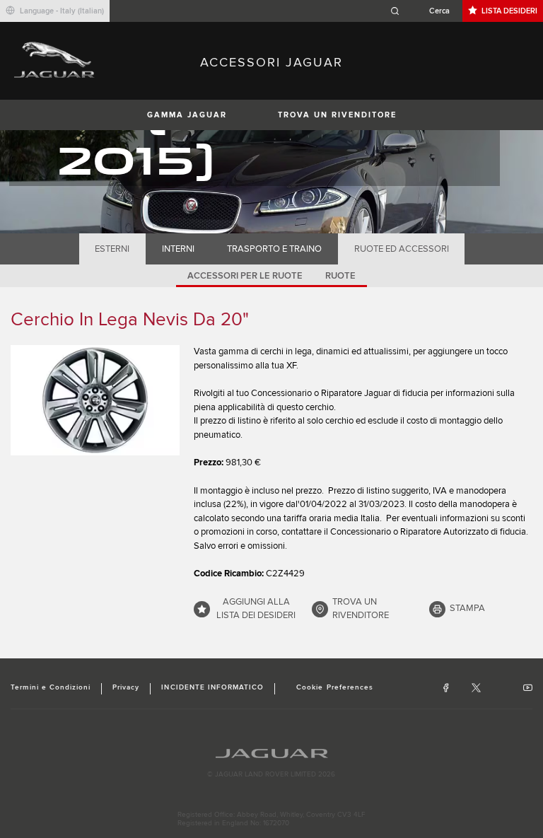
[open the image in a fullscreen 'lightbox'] (95, 400)
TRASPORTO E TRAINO (274, 249)
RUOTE (340, 275)
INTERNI (178, 249)
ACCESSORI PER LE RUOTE (245, 275)
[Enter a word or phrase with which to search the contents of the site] (424, 11)
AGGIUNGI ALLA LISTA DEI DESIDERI (256, 609)
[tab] (112, 248)
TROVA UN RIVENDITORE (337, 115)
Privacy (125, 687)
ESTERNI (112, 249)
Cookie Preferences (334, 687)
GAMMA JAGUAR (187, 115)
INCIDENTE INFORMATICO (212, 687)
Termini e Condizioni (50, 687)
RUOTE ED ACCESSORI (401, 249)
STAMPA (467, 608)
